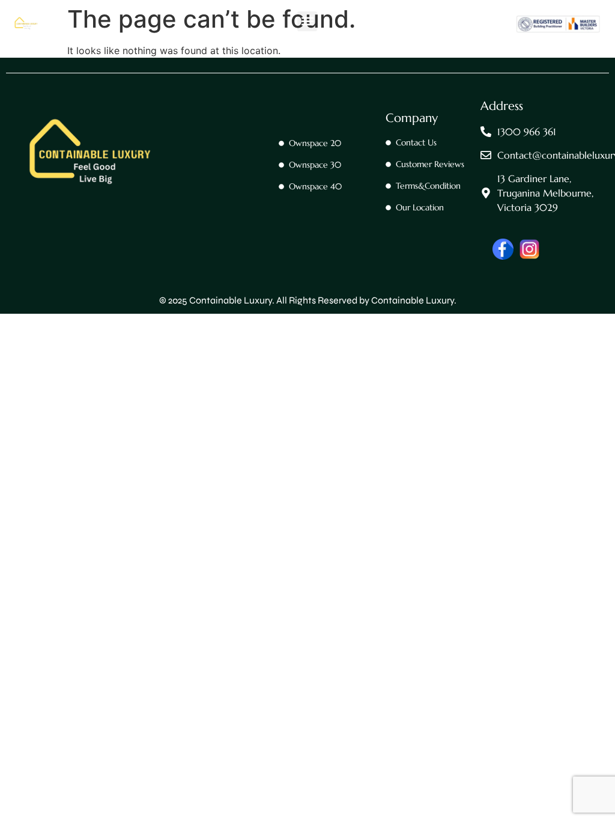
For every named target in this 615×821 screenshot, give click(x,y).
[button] (307, 21)
